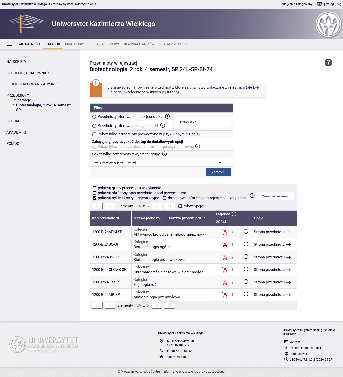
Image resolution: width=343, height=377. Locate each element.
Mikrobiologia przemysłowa (157, 297)
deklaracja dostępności (305, 348)
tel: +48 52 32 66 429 (179, 351)
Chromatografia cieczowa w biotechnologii (169, 272)
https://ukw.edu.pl (177, 357)
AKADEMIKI (16, 132)
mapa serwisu (299, 354)
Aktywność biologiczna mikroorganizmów (169, 234)
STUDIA (12, 121)
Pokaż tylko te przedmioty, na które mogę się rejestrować (146, 146)
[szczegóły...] (232, 232)
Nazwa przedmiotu (185, 218)
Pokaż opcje (193, 206)
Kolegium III (143, 229)
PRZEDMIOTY (17, 95)
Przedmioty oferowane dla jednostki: (128, 125)
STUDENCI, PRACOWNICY (28, 73)
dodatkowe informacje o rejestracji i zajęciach (206, 198)
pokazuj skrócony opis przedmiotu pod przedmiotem (141, 193)
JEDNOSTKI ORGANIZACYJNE (31, 84)
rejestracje (22, 100)
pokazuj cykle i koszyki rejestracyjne (128, 198)
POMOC (12, 143)
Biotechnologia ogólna (153, 247)
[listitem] (29, 44)
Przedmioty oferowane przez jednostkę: (131, 116)
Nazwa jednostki (148, 218)
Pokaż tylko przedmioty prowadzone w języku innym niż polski (150, 134)
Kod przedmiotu (105, 218)
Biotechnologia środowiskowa (159, 259)
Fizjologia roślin (147, 284)
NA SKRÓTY (16, 61)
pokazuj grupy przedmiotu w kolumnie (129, 188)
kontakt (295, 342)
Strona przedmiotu (269, 232)
